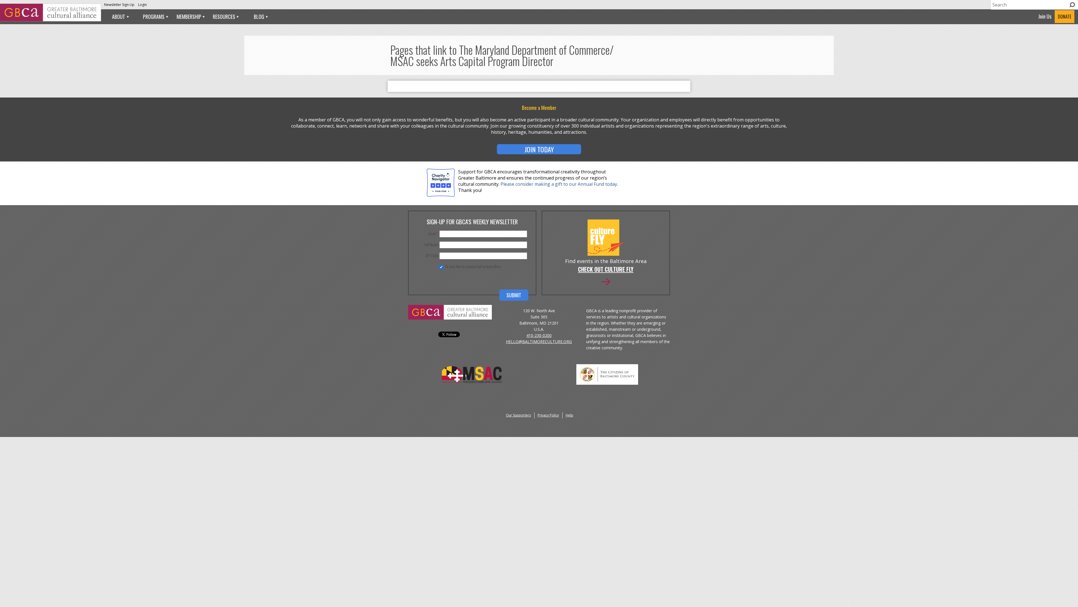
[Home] (50, 20)
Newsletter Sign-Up (119, 4)
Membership (189, 16)
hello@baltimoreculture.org (539, 341)
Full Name (431, 244)
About (118, 16)
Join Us (1044, 16)
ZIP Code (431, 255)
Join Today (539, 149)
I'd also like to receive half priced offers (473, 266)
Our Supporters (518, 415)
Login (142, 4)
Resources (224, 16)
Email (433, 233)
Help (569, 415)
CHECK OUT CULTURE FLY (605, 269)
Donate (1064, 16)
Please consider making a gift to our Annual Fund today (559, 184)
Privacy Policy (548, 415)
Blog (259, 16)
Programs (154, 16)
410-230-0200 (539, 335)
